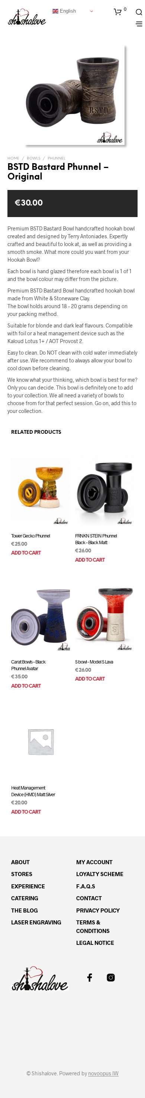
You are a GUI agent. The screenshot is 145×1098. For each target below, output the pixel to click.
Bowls (33, 158)
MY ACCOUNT (94, 862)
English (67, 11)
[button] (120, 11)
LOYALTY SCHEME (99, 874)
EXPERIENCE (28, 886)
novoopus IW (103, 1073)
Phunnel (56, 158)
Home (13, 158)
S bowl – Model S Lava (94, 662)
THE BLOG (24, 910)
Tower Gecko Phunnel (30, 535)
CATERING (24, 898)
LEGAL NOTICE (95, 942)
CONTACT (89, 898)
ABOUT (20, 862)
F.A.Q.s (85, 886)
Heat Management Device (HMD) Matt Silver (33, 791)
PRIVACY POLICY (98, 910)
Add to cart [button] (26, 553)
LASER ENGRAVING (36, 922)
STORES (21, 874)
